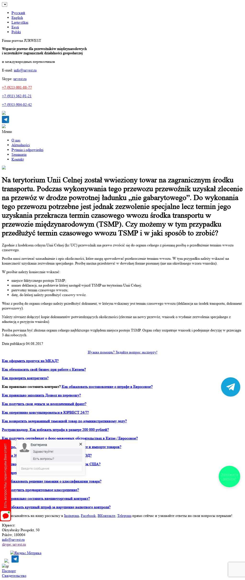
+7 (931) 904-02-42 (17, 104)
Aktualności (20, 145)
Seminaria (19, 154)
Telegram (124, 515)
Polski (16, 32)
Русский (18, 13)
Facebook (88, 515)
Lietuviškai (19, 22)
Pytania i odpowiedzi (27, 149)
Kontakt (17, 159)
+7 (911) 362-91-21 (17, 96)
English (17, 17)
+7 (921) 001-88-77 (17, 87)
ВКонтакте (106, 515)
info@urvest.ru (25, 70)
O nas (15, 140)
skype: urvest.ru (14, 544)
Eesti (15, 27)
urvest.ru (20, 78)
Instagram (71, 515)
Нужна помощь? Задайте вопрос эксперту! (122, 352)
